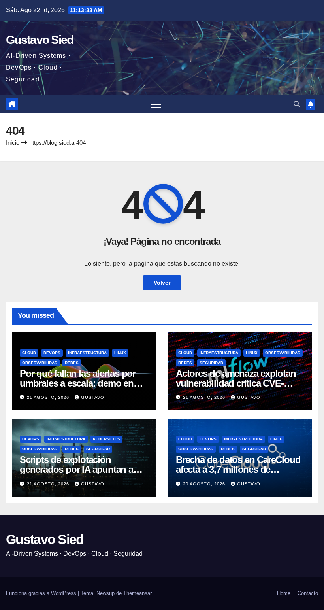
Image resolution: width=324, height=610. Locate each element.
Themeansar (137, 593)
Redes (72, 363)
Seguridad (211, 363)
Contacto (308, 593)
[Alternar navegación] (156, 104)
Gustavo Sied (39, 39)
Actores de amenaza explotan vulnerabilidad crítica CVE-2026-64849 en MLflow (236, 383)
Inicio (12, 142)
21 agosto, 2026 (49, 397)
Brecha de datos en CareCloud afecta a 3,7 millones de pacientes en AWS (238, 469)
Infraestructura (87, 353)
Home (283, 593)
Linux (120, 353)
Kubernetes (106, 439)
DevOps (51, 353)
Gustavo (92, 397)
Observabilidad (39, 363)
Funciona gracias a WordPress (42, 593)
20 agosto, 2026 (205, 484)
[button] (297, 104)
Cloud (29, 353)
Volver (162, 283)
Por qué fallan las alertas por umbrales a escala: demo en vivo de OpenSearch (78, 383)
